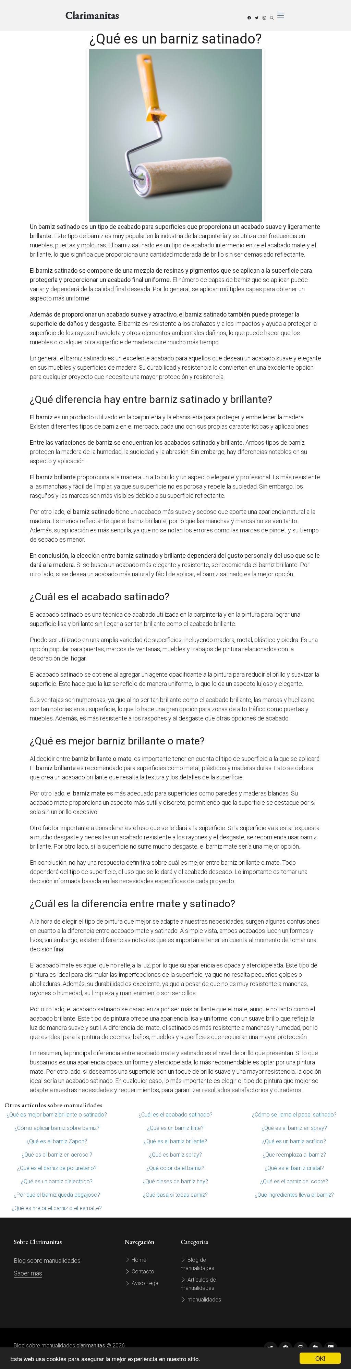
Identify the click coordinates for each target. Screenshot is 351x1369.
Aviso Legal (144, 1283)
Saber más (28, 1273)
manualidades (203, 1299)
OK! (320, 1358)
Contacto (142, 1271)
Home (138, 1260)
